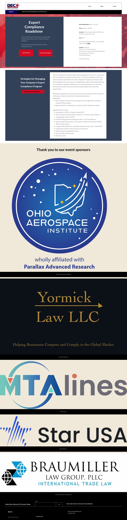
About (71, 503)
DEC (10, 511)
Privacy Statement (88, 503)
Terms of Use (80, 503)
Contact (75, 503)
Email (36, 501)
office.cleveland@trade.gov (74, 511)
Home (68, 503)
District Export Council (13, 517)
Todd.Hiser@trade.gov (84, 55)
